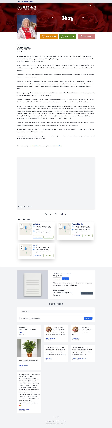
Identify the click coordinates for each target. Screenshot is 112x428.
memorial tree (35, 146)
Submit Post (88, 318)
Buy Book (65, 279)
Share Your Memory (87, 293)
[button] (26, 227)
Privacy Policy (52, 421)
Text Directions (38, 237)
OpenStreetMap (57, 423)
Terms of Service (60, 421)
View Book (57, 279)
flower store (58, 146)
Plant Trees (48, 237)
